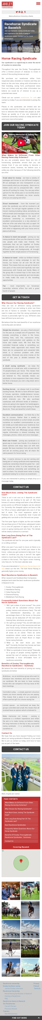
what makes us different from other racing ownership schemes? (19, 804)
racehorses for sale (29, 97)
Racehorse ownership (11, 983)
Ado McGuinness (11, 1014)
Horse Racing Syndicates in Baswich (18, 994)
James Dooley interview (14, 988)
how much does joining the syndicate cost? (19, 814)
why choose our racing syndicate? (18, 809)
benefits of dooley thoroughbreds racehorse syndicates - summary (18, 836)
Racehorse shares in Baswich (14, 1001)
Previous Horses (11, 1009)
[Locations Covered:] (2, 3)
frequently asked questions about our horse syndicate (19, 830)
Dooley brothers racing (11, 986)
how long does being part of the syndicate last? (18, 820)
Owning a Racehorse (12, 996)
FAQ (6, 999)
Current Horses (10, 1006)
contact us (9, 841)
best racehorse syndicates (15, 825)
